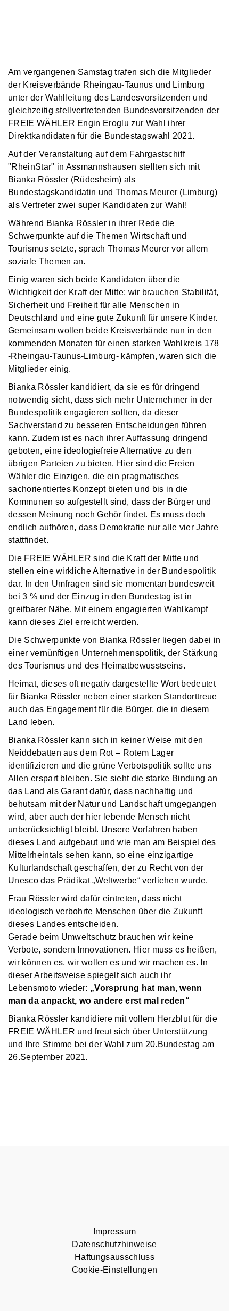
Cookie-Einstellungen (114, 1269)
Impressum (114, 1231)
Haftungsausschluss (114, 1257)
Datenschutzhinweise (114, 1244)
